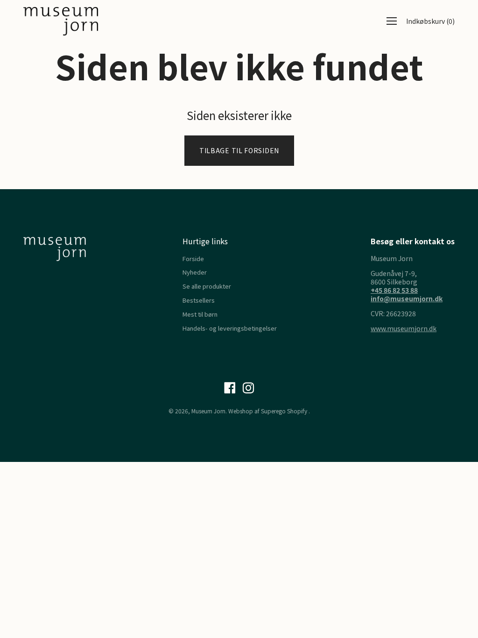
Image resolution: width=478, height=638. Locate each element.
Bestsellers (199, 300)
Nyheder (195, 272)
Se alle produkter (207, 286)
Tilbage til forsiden (239, 150)
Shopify (297, 411)
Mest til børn (200, 314)
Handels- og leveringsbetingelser (230, 328)
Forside (193, 258)
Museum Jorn (208, 411)
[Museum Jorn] (60, 21)
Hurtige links (205, 241)
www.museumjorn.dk (403, 328)
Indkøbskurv (430, 21)
